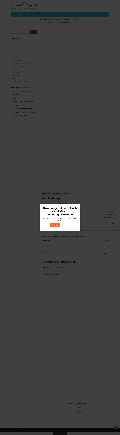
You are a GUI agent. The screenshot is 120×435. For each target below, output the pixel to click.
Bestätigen (55, 225)
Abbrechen (65, 225)
